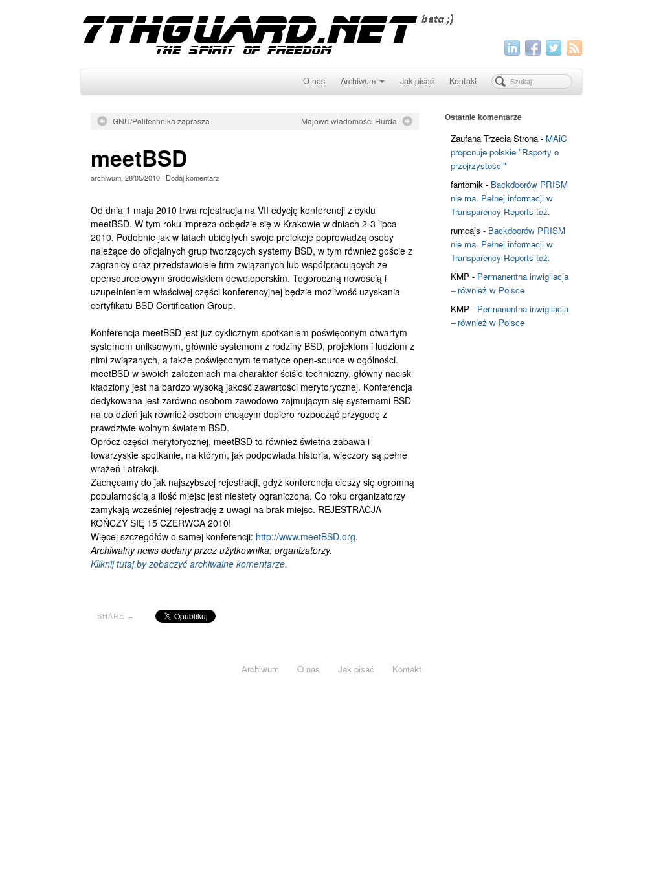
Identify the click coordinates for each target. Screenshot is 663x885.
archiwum (106, 177)
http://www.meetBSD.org (305, 536)
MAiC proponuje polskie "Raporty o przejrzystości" (509, 152)
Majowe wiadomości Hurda (349, 121)
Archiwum (358, 81)
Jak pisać (417, 81)
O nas (314, 81)
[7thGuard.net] (332, 33)
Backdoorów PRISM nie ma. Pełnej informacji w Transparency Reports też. (509, 198)
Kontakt (463, 81)
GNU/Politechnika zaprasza (161, 121)
